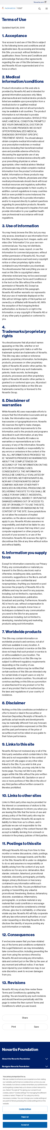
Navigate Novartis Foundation (46, 1066)
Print (13, 1027)
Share (25, 1018)
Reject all (25, 1117)
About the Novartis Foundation (46, 1059)
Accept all (25, 1125)
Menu (46, 9)
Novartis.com (39, 2)
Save (36, 1027)
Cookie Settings (25, 1109)
